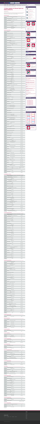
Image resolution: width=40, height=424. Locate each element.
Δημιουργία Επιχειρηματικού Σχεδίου (30, 29)
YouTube (26, 418)
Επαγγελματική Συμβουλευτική (19, 5)
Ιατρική (24, 5)
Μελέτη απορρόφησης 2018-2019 (30, 100)
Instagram (26, 415)
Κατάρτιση (7, 5)
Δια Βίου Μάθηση (12, 5)
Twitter (26, 413)
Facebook (26, 414)
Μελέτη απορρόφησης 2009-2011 (30, 102)
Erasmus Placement (32, 71)
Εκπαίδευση (10, 5)
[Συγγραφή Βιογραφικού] (28, 25)
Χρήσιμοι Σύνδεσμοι (26, 5)
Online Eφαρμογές (31, 26)
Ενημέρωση (15, 5)
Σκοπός (7, 4)
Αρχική (5, 4)
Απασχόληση (5, 5)
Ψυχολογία (23, 5)
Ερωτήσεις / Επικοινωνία (11, 4)
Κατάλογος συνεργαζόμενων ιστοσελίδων (32, 39)
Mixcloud (26, 417)
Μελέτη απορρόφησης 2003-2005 (30, 103)
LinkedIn (26, 416)
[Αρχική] (12, 3)
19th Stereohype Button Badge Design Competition (30, 80)
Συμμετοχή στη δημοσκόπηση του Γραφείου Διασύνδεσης (33, 127)
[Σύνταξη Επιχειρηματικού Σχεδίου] (33, 25)
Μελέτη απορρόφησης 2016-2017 (30, 101)
